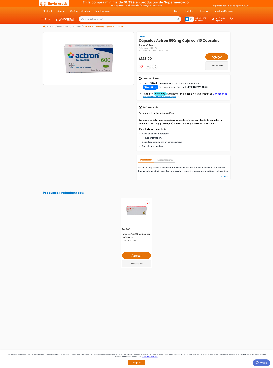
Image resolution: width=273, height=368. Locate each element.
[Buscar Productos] (178, 19)
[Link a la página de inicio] (44, 26)
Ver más (224, 176)
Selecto (61, 11)
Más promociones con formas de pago (159, 96)
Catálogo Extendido (80, 11)
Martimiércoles (102, 11)
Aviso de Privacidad (150, 357)
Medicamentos (63, 26)
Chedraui (47, 11)
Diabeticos (76, 26)
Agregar (217, 57)
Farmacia (51, 26)
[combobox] (130, 19)
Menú (47, 19)
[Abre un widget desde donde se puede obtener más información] (261, 363)
